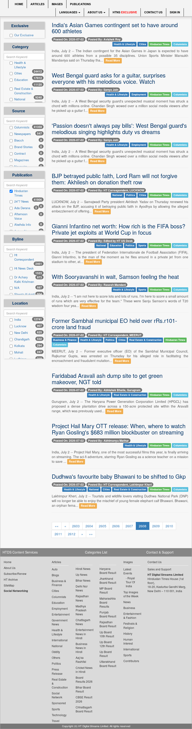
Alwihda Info (22, 224)
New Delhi (21, 333)
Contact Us (153, 12)
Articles (37, 4)
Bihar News (83, 580)
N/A (16, 288)
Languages (68, 12)
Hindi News (83, 569)
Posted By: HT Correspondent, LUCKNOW (116, 190)
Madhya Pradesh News (81, 610)
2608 (142, 526)
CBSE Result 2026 (84, 699)
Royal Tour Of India (130, 582)
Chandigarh (22, 339)
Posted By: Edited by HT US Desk (110, 241)
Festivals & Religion (130, 625)
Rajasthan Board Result (108, 624)
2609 (156, 526)
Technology (59, 715)
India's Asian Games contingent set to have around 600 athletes (115, 28)
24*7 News (21, 201)
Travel (55, 721)
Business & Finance (65, 340)
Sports (142, 245)
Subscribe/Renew (15, 574)
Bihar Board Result (83, 689)
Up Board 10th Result (107, 634)
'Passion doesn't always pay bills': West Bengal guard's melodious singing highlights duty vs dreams (119, 128)
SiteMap (9, 585)
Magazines (21, 160)
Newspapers (22, 134)
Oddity (56, 652)
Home (18, 4)
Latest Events (127, 571)
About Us (95, 12)
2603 (76, 526)
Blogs (55, 575)
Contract (20, 153)
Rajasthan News (82, 598)
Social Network (57, 695)
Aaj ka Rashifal (81, 659)
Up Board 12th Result (107, 644)
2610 (169, 526)
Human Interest (128, 641)
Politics (130, 195)
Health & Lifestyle (20, 65)
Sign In (175, 12)
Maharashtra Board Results (108, 602)
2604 (89, 526)
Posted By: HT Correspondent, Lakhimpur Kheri (120, 484)
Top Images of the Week (130, 594)
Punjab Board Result (108, 614)
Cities (18, 73)
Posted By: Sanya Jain (103, 89)
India (17, 319)
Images (57, 4)
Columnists (22, 127)
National (19, 99)
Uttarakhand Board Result (108, 663)
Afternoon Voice (20, 216)
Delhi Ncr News (82, 588)
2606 (116, 526)
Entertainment (60, 614)
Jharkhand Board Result (108, 580)
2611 (58, 534)
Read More (113, 60)
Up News (81, 574)
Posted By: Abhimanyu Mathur (108, 440)
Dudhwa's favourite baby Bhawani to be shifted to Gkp (119, 476)
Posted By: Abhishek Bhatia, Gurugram (114, 390)
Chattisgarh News (83, 622)
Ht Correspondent (24, 257)
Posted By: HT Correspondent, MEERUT (114, 335)
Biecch (19, 140)
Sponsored (59, 703)
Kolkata (19, 346)
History (127, 633)
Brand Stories (23, 147)
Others (56, 658)
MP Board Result (106, 590)
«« (57, 526)
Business (129, 608)
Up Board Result (106, 654)
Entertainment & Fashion (131, 616)
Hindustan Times (21, 193)
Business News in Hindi (81, 648)
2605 (102, 526)
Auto (55, 569)
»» (91, 534)
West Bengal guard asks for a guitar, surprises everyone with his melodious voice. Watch (109, 78)
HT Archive (11, 579)
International (60, 640)
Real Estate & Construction (23, 91)
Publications (80, 4)
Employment (139, 94)
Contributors (131, 661)
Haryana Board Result (108, 571)
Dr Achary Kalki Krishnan (24, 279)
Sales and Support (159, 569)
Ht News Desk (24, 268)
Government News (59, 622)
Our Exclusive (23, 35)
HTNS (125, 12)
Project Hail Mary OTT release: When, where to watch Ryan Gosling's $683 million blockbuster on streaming (118, 429)
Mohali (18, 352)
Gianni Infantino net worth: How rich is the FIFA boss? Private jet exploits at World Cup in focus (118, 229)
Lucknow (20, 326)
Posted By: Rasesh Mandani (107, 285)
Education (21, 80)
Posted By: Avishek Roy (104, 39)
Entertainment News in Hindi (84, 634)
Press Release (57, 671)
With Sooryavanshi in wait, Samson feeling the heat (115, 276)
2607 (129, 526)
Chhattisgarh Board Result (84, 709)
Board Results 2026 (84, 679)
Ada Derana (22, 208)
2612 (71, 534)
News (127, 602)
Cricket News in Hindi (84, 670)
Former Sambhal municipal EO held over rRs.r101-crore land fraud (114, 323)
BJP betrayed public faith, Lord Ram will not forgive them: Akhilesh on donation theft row (114, 178)
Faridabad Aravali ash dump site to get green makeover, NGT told (107, 378)
